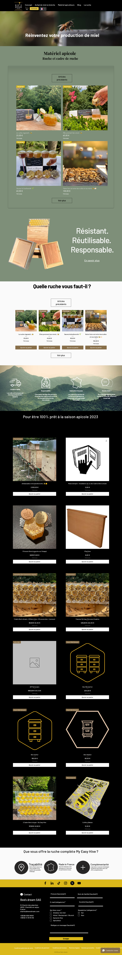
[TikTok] (59, 883)
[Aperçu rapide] (87, 459)
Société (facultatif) (86, 902)
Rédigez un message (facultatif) (63, 925)
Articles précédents (62, 78)
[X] (72, 883)
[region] (26, 868)
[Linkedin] (52, 883)
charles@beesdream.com (29, 911)
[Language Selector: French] (43, 9)
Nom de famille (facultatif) (88, 894)
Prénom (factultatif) (58, 894)
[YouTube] (79, 883)
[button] (87, 5)
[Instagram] (66, 883)
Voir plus (62, 200)
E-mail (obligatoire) (57, 902)
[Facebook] (45, 883)
